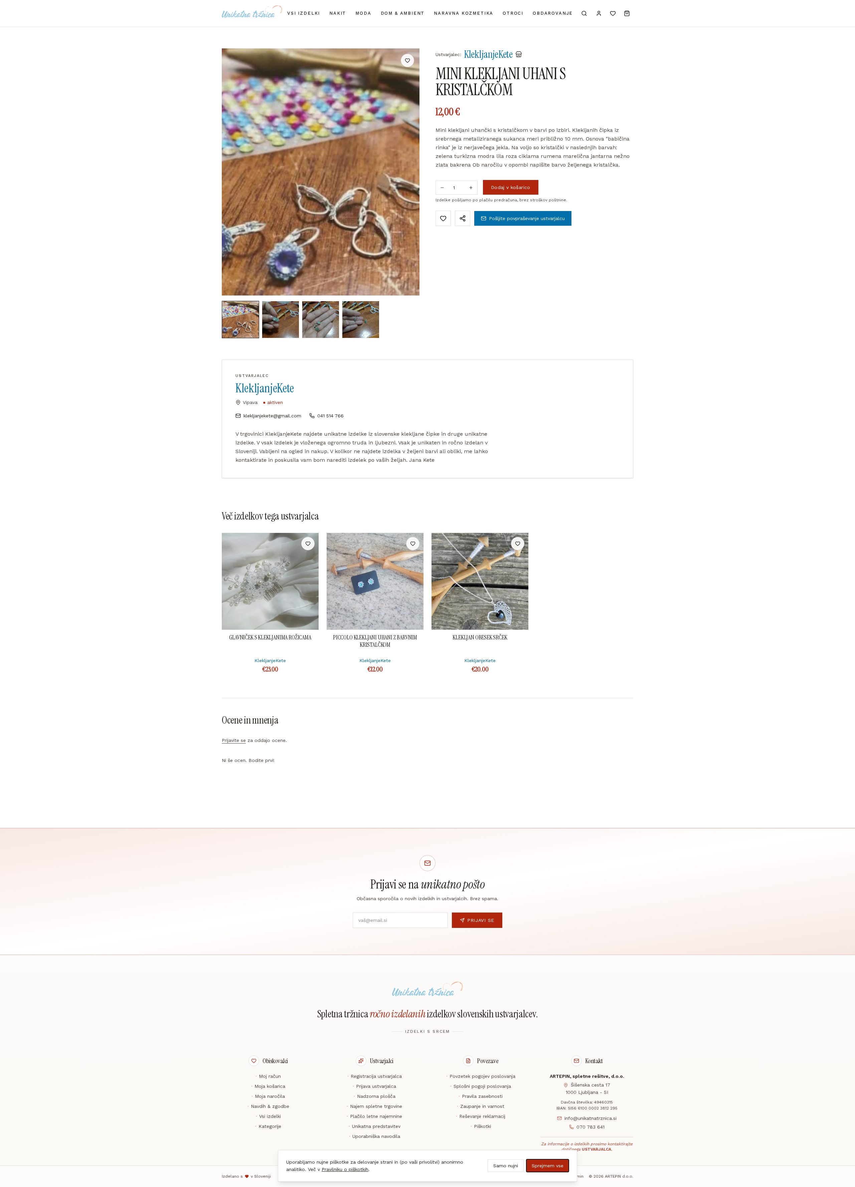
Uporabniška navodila (374, 1136)
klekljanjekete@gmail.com (272, 415)
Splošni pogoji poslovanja (480, 1086)
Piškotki (481, 1126)
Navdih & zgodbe (268, 1106)
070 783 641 (590, 1127)
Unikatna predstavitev (374, 1126)
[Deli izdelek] (462, 218)
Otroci (513, 13)
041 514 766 (330, 415)
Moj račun (268, 1076)
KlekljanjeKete (264, 388)
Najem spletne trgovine (374, 1106)
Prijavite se (234, 740)
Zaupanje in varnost (480, 1106)
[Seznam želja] (613, 13)
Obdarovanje (553, 13)
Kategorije (268, 1126)
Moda (363, 13)
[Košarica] (627, 13)
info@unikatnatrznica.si (590, 1118)
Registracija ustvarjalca (374, 1076)
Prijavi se (480, 920)
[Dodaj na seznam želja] (407, 60)
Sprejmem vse (547, 1165)
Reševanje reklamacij (480, 1116)
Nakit (337, 13)
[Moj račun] (598, 13)
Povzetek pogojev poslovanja (480, 1076)
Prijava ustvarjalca (374, 1086)
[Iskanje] (584, 13)
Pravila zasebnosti (481, 1096)
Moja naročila (268, 1096)
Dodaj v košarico (510, 187)
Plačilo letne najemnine (374, 1116)
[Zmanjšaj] (442, 187)
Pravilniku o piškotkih (345, 1169)
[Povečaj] (471, 187)
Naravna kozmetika (463, 13)
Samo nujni (505, 1165)
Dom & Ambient (403, 13)
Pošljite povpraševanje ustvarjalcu (527, 218)
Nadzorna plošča (374, 1096)
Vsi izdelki (303, 13)
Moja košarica (268, 1086)
